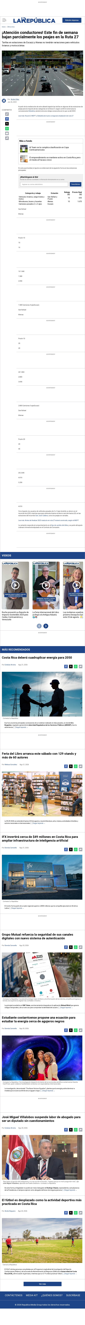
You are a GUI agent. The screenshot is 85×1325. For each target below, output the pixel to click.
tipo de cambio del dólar (59, 525)
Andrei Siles (15, 99)
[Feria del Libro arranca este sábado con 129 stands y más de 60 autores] (42, 794)
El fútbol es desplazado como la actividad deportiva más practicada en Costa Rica (42, 1202)
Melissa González (11, 764)
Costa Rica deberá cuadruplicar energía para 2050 (37, 657)
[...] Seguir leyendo (19, 727)
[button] (71, 20)
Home (4, 27)
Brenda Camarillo (11, 848)
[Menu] (4, 20)
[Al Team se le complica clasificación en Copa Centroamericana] (24, 148)
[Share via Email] (7, 133)
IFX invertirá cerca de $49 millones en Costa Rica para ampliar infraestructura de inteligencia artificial (40, 838)
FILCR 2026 (10, 821)
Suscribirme (75, 184)
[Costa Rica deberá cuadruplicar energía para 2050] (42, 694)
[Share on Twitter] (7, 123)
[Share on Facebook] (7, 119)
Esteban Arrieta (10, 665)
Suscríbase (73, 1295)
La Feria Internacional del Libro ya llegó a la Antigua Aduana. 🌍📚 (46, 614)
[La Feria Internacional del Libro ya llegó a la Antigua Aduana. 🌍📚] (46, 585)
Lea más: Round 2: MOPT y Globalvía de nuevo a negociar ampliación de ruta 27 (45, 116)
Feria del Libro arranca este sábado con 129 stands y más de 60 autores (39, 755)
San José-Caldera (41, 515)
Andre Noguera (10, 1211)
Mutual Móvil (66, 1005)
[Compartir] (7, 138)
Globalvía (31, 111)
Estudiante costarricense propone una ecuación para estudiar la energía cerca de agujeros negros (38, 1019)
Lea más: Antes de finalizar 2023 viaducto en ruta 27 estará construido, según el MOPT (48, 520)
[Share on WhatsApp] (7, 128)
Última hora (10, 27)
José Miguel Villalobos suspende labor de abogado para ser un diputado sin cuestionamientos (41, 1119)
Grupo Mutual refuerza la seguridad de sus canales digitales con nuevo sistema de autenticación (37, 936)
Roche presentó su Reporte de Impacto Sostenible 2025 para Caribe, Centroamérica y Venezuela (15, 616)
